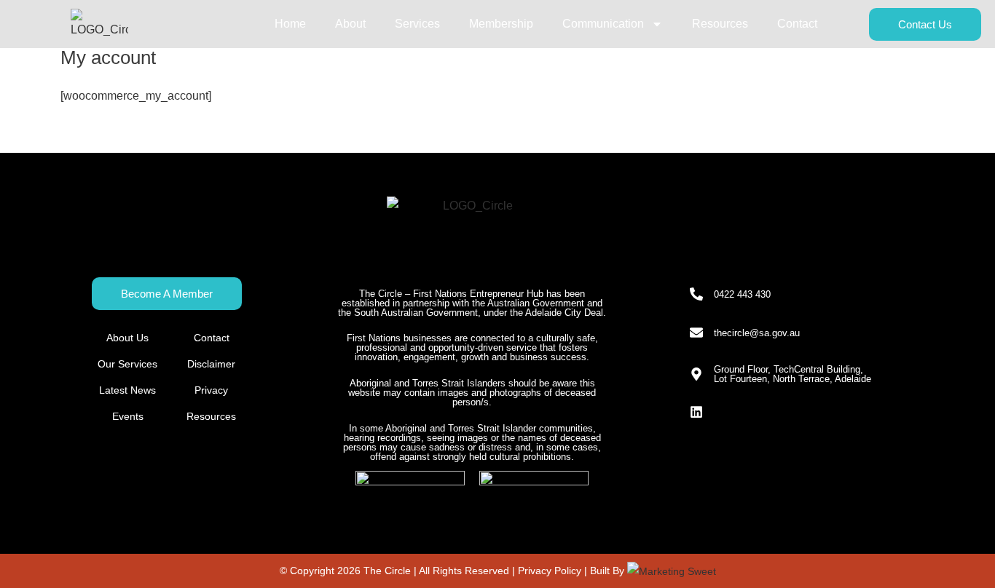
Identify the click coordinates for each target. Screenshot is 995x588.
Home (290, 23)
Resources (720, 23)
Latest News (127, 390)
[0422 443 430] (696, 294)
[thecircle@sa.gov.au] (696, 332)
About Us (127, 337)
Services (417, 23)
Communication (603, 23)
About (350, 23)
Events (127, 416)
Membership (501, 23)
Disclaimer (211, 364)
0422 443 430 (742, 294)
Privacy (211, 390)
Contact (797, 23)
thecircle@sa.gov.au (757, 332)
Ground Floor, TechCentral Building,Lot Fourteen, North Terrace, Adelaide (792, 374)
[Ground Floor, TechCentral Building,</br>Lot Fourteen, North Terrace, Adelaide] (696, 374)
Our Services (127, 364)
